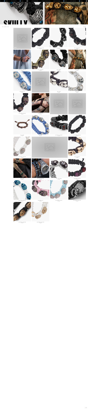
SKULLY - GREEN (22, 178)
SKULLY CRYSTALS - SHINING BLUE (22, 200)
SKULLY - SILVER (59, 91)
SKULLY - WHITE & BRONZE (59, 178)
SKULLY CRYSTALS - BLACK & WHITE (77, 200)
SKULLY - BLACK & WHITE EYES (40, 178)
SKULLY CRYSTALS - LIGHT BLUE (58, 200)
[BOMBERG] (44, 3)
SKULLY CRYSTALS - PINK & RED (77, 178)
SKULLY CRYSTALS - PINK (40, 200)
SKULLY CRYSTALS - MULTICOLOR (22, 113)
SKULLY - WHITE (77, 91)
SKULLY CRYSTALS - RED (40, 113)
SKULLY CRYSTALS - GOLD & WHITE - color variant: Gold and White (40, 223)
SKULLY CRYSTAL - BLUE (22, 91)
